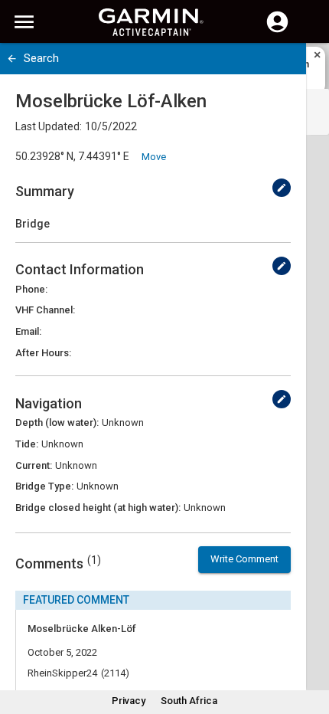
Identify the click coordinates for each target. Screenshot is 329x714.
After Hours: (43, 353)
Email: (28, 331)
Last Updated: (48, 126)
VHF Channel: (45, 310)
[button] (309, 644)
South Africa (189, 700)
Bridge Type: (44, 486)
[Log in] (277, 31)
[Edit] (281, 187)
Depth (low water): (57, 422)
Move (154, 156)
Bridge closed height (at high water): (98, 507)
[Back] (12, 58)
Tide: (26, 444)
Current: (33, 465)
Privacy (128, 700)
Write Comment (244, 559)
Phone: (31, 289)
